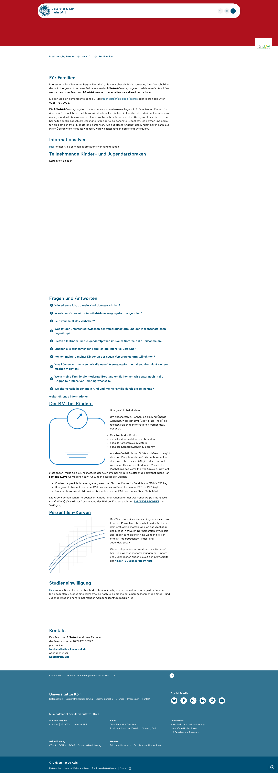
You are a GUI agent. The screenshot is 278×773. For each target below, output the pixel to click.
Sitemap (120, 698)
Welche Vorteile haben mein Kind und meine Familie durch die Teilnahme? (104, 388)
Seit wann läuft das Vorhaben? (74, 321)
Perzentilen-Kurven (70, 512)
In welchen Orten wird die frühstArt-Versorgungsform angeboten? (98, 313)
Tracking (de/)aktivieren (104, 768)
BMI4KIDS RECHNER (146, 501)
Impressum (133, 698)
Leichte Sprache (104, 698)
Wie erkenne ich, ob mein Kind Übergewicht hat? (87, 305)
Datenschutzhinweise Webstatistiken (69, 768)
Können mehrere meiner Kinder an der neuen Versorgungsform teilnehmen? (104, 356)
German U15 (80, 724)
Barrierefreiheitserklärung (79, 698)
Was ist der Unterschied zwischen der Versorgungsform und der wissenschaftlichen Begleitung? (110, 331)
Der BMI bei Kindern (71, 403)
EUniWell (66, 724)
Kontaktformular (59, 656)
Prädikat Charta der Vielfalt (124, 728)
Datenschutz (56, 698)
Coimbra (53, 724)
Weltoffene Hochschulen (184, 728)
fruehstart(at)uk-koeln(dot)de (120, 98)
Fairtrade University (120, 745)
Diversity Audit (149, 728)
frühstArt (59, 12)
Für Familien (106, 56)
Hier (51, 146)
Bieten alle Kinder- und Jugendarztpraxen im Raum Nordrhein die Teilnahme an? (108, 341)
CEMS (52, 745)
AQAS (72, 745)
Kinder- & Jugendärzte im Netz (133, 560)
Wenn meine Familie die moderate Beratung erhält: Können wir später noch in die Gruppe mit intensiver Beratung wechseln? (108, 379)
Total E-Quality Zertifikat (123, 724)
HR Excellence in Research (185, 732)
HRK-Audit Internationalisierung (188, 724)
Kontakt (146, 698)
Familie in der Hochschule (147, 745)
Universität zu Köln (63, 9)
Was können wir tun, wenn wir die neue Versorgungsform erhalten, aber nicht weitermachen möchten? (111, 366)
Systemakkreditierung (89, 745)
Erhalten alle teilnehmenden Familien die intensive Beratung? (95, 348)
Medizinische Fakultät (62, 56)
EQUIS (62, 745)
